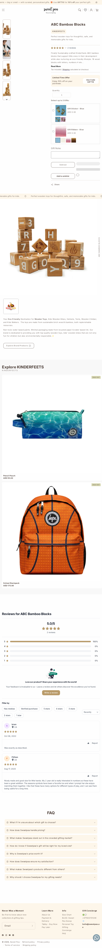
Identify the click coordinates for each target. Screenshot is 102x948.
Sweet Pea (15, 942)
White (63, 140)
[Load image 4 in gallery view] (7, 90)
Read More (56, 66)
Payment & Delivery (46, 919)
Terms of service (12, 945)
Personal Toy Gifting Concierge (68, 927)
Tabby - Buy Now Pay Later (49, 925)
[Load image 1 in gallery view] (7, 29)
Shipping (66, 69)
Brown (73, 140)
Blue (58, 119)
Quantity (56, 90)
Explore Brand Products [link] (17, 346)
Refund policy (28, 942)
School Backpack (11, 583)
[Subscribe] (32, 926)
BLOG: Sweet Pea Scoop (68, 919)
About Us (46, 915)
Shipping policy (29, 945)
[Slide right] (7, 99)
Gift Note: (56, 148)
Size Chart (66, 915)
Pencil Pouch (9, 476)
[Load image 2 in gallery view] (7, 49)
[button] (3, 10)
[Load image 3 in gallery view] (7, 70)
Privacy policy (43, 942)
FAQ (64, 933)
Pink (63, 119)
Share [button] (57, 184)
